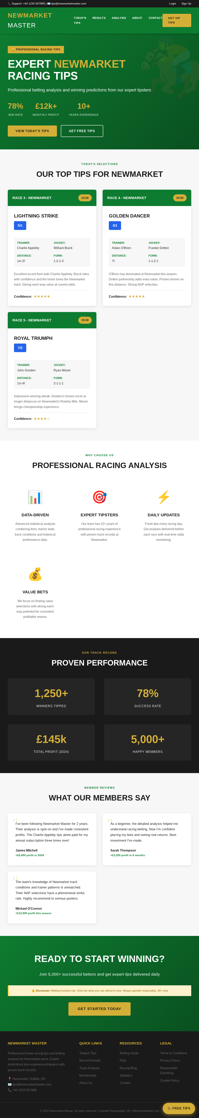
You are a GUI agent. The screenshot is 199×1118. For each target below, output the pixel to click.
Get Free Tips (82, 131)
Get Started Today (99, 1009)
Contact (156, 17)
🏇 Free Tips (178, 1108)
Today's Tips (87, 1053)
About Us (85, 1083)
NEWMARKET (30, 20)
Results (99, 17)
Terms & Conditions (173, 1053)
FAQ (123, 1060)
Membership (87, 1075)
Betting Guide (129, 1053)
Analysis (119, 17)
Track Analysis (89, 1068)
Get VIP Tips (174, 20)
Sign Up (186, 3)
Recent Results (89, 1060)
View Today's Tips (32, 131)
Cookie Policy (169, 1080)
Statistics (126, 1075)
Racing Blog (128, 1068)
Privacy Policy (170, 1060)
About (137, 17)
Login (172, 3)
